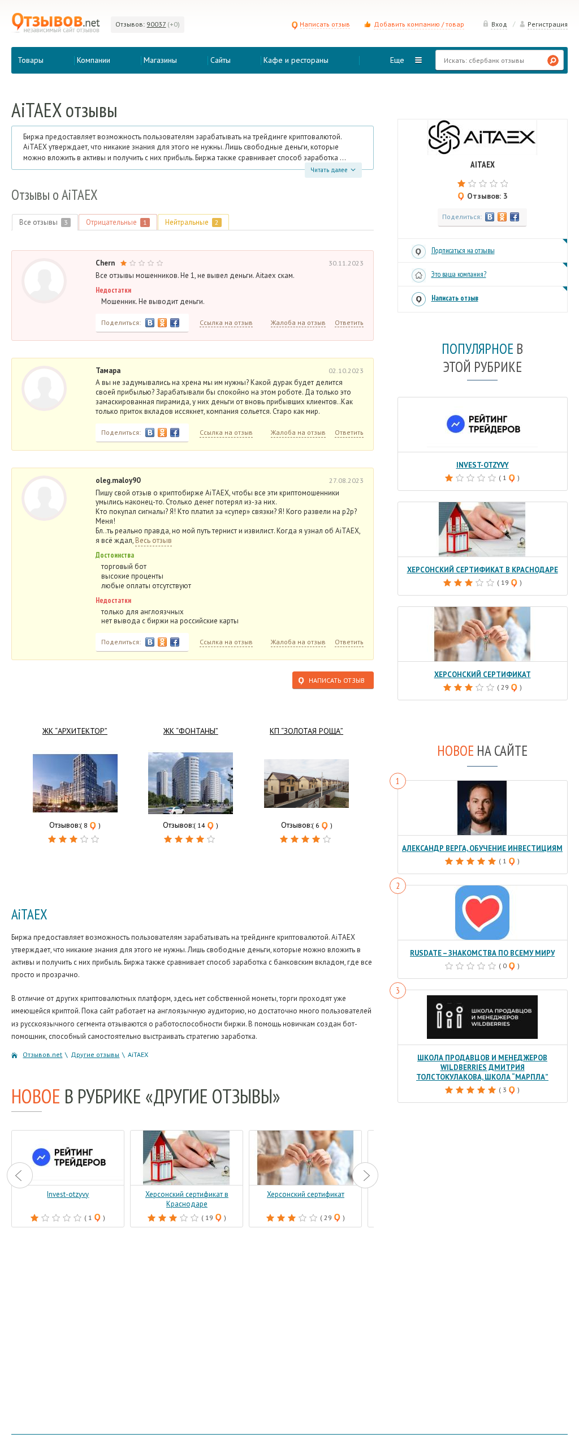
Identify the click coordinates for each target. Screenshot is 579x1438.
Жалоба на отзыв (298, 322)
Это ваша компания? (458, 274)
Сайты (220, 60)
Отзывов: (130, 24)
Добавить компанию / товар (419, 24)
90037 (156, 24)
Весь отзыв (153, 540)
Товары (31, 60)
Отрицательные (116, 222)
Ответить (349, 322)
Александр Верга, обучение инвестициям (482, 848)
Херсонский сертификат (482, 674)
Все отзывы (43, 222)
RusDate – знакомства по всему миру (482, 953)
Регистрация (548, 24)
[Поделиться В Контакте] (149, 322)
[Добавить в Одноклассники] (162, 322)
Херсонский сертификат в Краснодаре (482, 570)
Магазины (160, 60)
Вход (499, 24)
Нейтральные (192, 222)
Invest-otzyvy (482, 465)
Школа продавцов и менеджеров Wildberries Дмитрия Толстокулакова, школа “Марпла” (482, 1067)
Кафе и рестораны (296, 60)
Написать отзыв (325, 24)
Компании (93, 60)
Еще (397, 60)
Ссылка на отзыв (226, 322)
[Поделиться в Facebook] (174, 322)
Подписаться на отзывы (463, 250)
